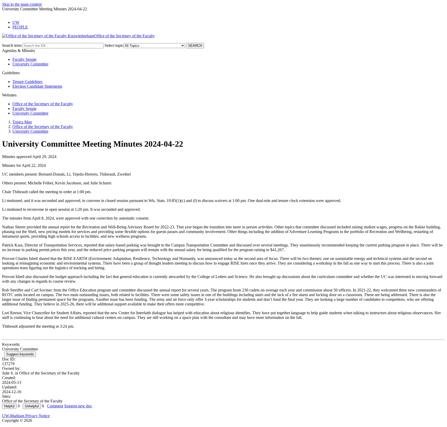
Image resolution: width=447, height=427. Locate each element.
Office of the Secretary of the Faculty (42, 104)
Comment (55, 406)
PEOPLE (20, 27)
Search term (11, 45)
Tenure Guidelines (27, 81)
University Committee (30, 64)
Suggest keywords (20, 354)
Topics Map (22, 122)
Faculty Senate (24, 59)
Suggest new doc (78, 406)
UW (15, 22)
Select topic (114, 45)
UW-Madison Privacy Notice (26, 416)
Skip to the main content (22, 4)
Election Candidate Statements (37, 86)
